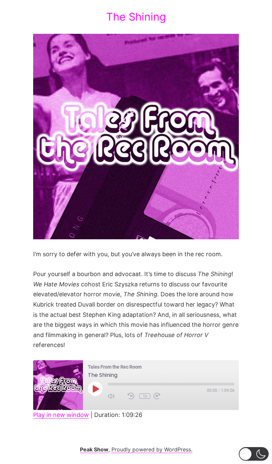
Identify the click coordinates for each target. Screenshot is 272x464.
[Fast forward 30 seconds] (162, 396)
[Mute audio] (116, 396)
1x (145, 395)
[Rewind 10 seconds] (132, 396)
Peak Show (94, 449)
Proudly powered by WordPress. (151, 449)
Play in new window (61, 414)
